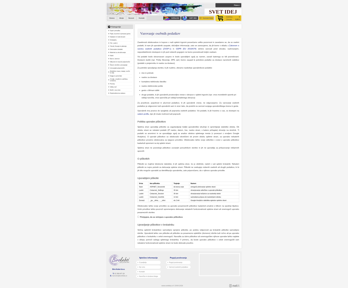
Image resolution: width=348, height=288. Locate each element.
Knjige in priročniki (116, 76)
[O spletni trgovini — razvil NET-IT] (234, 285)
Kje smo (142, 267)
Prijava (237, 5)
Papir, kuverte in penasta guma (120, 33)
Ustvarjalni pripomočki (117, 68)
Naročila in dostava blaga (148, 276)
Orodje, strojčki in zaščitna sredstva (119, 79)
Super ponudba (115, 30)
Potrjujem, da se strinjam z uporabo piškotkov (161, 217)
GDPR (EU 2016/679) (186, 49)
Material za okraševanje (118, 52)
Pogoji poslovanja (175, 262)
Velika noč (113, 87)
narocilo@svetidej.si (119, 276)
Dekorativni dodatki (116, 49)
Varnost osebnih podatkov (178, 267)
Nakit (111, 55)
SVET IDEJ (193, 18)
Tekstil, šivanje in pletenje (118, 46)
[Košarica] (228, 18)
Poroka (112, 84)
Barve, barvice (115, 58)
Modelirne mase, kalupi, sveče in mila (120, 72)
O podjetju (143, 262)
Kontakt (142, 18)
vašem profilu (143, 114)
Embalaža (113, 40)
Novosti (131, 18)
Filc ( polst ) (114, 43)
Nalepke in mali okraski (117, 37)
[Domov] (120, 260)
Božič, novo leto (115, 90)
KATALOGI (175, 18)
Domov (112, 18)
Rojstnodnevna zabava (117, 93)
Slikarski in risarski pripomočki (120, 62)
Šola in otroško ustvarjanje (118, 65)
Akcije (121, 18)
